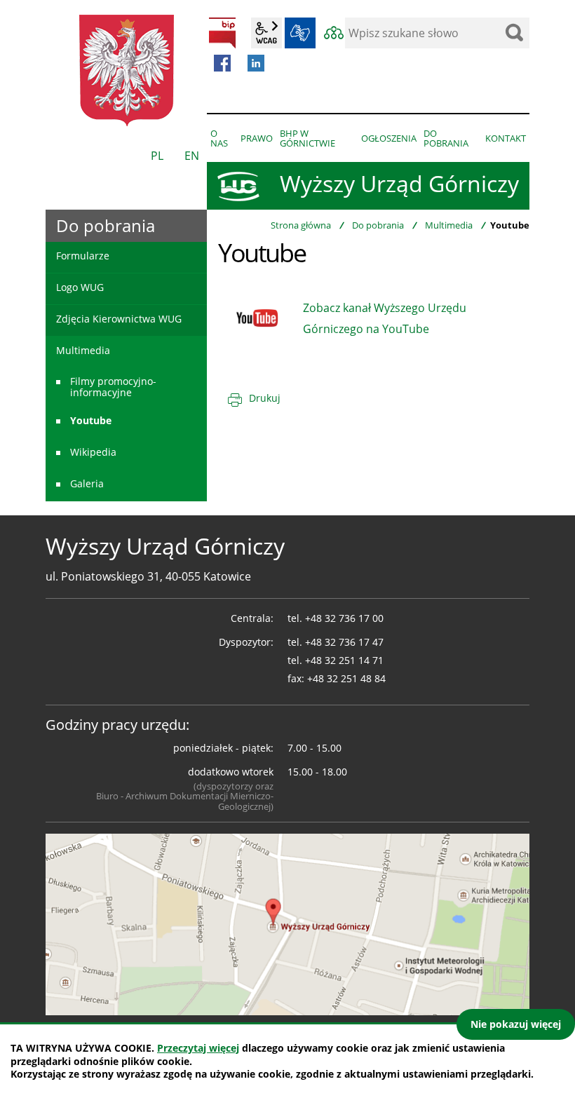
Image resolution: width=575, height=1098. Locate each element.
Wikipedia (93, 452)
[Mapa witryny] (333, 33)
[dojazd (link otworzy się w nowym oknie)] (287, 923)
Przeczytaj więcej (198, 1048)
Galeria (87, 483)
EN (191, 155)
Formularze (82, 255)
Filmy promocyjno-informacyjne (113, 386)
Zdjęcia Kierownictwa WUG (119, 318)
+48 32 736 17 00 (344, 618)
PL (157, 155)
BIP (222, 33)
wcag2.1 (266, 33)
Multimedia (449, 225)
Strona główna (301, 225)
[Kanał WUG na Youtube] (257, 317)
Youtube (90, 420)
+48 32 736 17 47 (344, 642)
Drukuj (264, 398)
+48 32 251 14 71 (344, 660)
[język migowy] (300, 33)
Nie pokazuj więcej (516, 1024)
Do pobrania (378, 225)
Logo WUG (80, 287)
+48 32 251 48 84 (346, 678)
